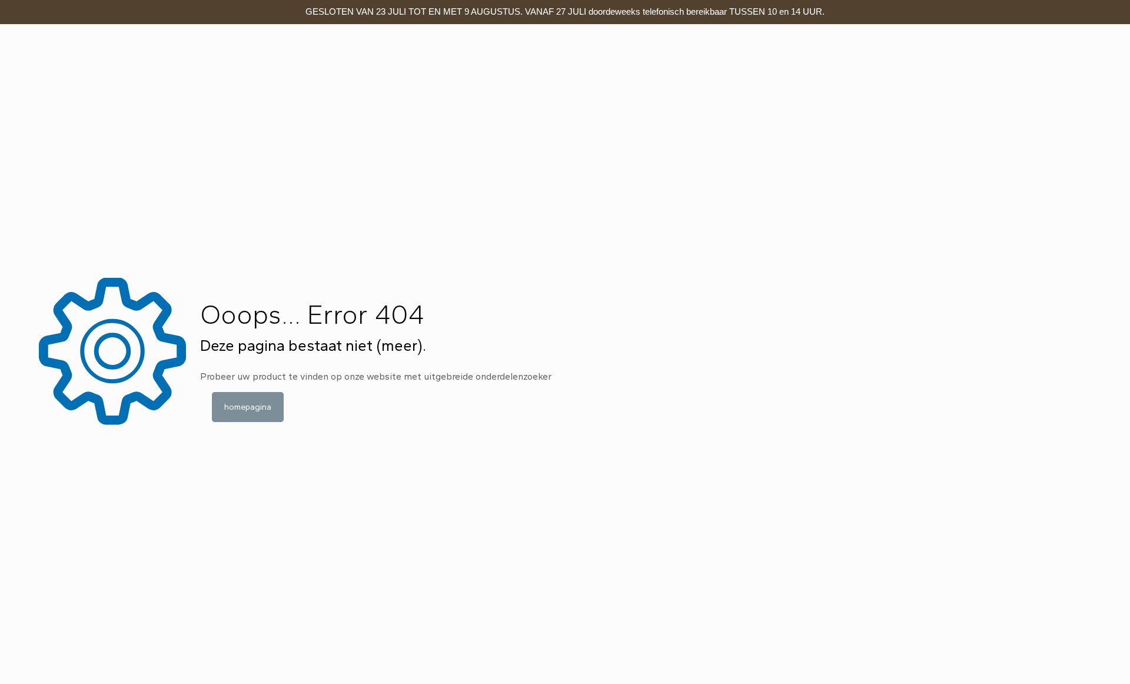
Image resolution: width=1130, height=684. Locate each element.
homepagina (247, 407)
